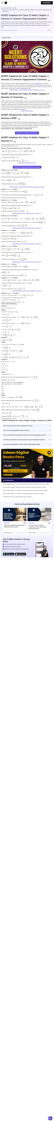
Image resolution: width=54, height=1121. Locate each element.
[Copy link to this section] (49, 80)
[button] (50, 1118)
